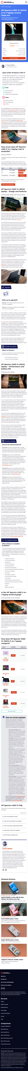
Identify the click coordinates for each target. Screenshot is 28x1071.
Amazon (14, 692)
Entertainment (4, 1007)
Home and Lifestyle (5, 1013)
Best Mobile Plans (5, 1032)
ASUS (13, 655)
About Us (3, 976)
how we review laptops (17, 800)
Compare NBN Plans (5, 1026)
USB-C (2, 264)
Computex (3, 416)
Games (2, 1016)
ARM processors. (17, 474)
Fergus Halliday (11, 65)
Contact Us (4, 979)
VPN (2, 1019)
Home (2, 6)
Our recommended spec (8, 184)
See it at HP (21, 172)
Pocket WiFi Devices (5, 1044)
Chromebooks (5, 465)
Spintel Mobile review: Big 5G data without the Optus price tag (12, 898)
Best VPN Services (5, 1041)
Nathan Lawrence (6, 895)
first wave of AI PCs (13, 110)
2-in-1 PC (19, 219)
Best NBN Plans (4, 1029)
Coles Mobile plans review (9, 918)
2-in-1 (4, 321)
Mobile (2, 1001)
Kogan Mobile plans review (10, 940)
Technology (8, 6)
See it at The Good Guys (22, 175)
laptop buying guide (21, 796)
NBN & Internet (4, 1004)
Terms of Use (10, 1051)
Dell (13, 669)
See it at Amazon (14, 58)
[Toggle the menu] (26, 2)
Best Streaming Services (7, 1038)
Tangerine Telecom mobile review (12, 959)
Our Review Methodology (7, 982)
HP (12, 681)
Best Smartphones (5, 1035)
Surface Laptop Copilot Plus (16, 536)
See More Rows (11, 711)
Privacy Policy (4, 1051)
